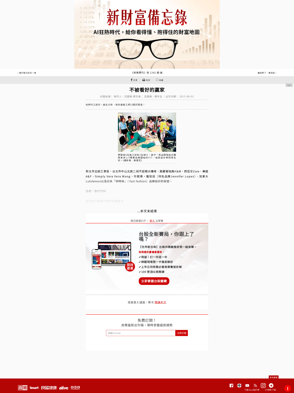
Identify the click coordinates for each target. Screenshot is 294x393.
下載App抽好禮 (251, 389)
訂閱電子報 (270, 389)
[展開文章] (161, 72)
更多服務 (274, 377)
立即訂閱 (181, 333)
